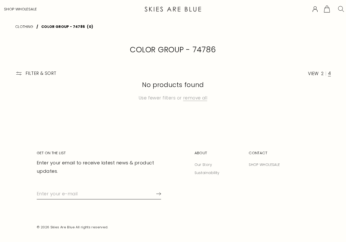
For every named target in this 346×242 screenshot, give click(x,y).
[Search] (341, 9)
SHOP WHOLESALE (20, 9)
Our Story (203, 164)
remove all (195, 98)
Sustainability (207, 172)
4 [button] (329, 73)
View (313, 73)
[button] (327, 9)
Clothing (24, 26)
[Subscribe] (157, 193)
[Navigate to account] (315, 9)
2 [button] (322, 73)
